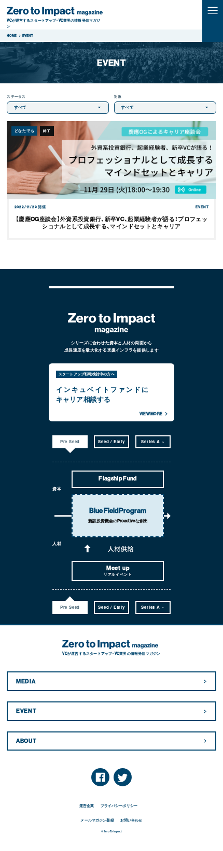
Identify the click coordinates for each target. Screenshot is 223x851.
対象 (117, 96)
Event (26, 711)
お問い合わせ (131, 820)
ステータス (16, 96)
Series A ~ (152, 441)
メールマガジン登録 (97, 820)
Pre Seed (70, 441)
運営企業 (86, 805)
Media (25, 681)
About (26, 741)
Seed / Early (111, 441)
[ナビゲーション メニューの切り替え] (212, 10)
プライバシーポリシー (119, 805)
